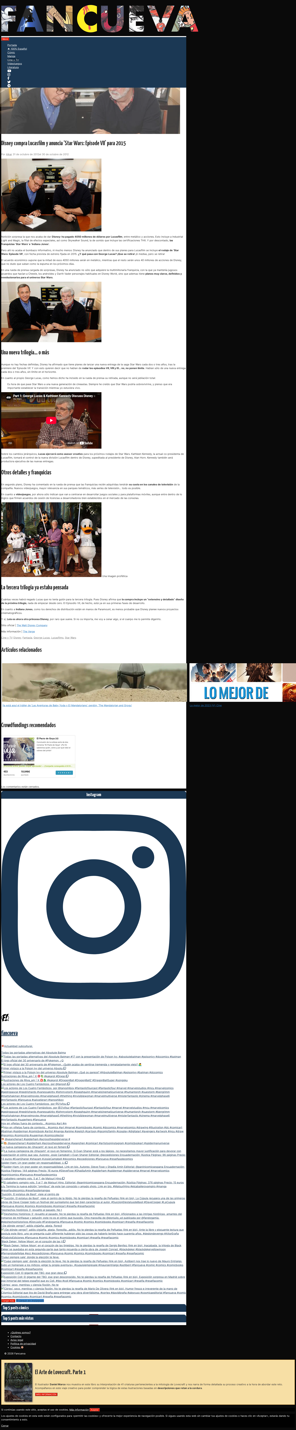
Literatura (13, 67)
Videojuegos (14, 63)
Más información (79, 1409)
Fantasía (27, 637)
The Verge (29, 631)
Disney (17, 637)
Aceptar (95, 1410)
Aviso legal (16, 1339)
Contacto (15, 1336)
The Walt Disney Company (32, 625)
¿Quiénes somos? (20, 1332)
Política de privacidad (23, 1343)
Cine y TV (13, 59)
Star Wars (70, 637)
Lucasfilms (57, 637)
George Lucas (42, 637)
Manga (11, 56)
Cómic (11, 52)
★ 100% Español (17, 48)
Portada (12, 45)
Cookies (15, 1347)
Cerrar (5, 1425)
